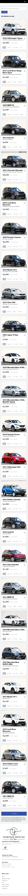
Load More (14, 813)
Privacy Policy (5, 886)
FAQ (3, 882)
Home (3, 876)
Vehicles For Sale (6, 878)
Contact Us (4, 880)
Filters (5, 12)
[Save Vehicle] (24, 39)
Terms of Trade (5, 884)
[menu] (24, 1)
